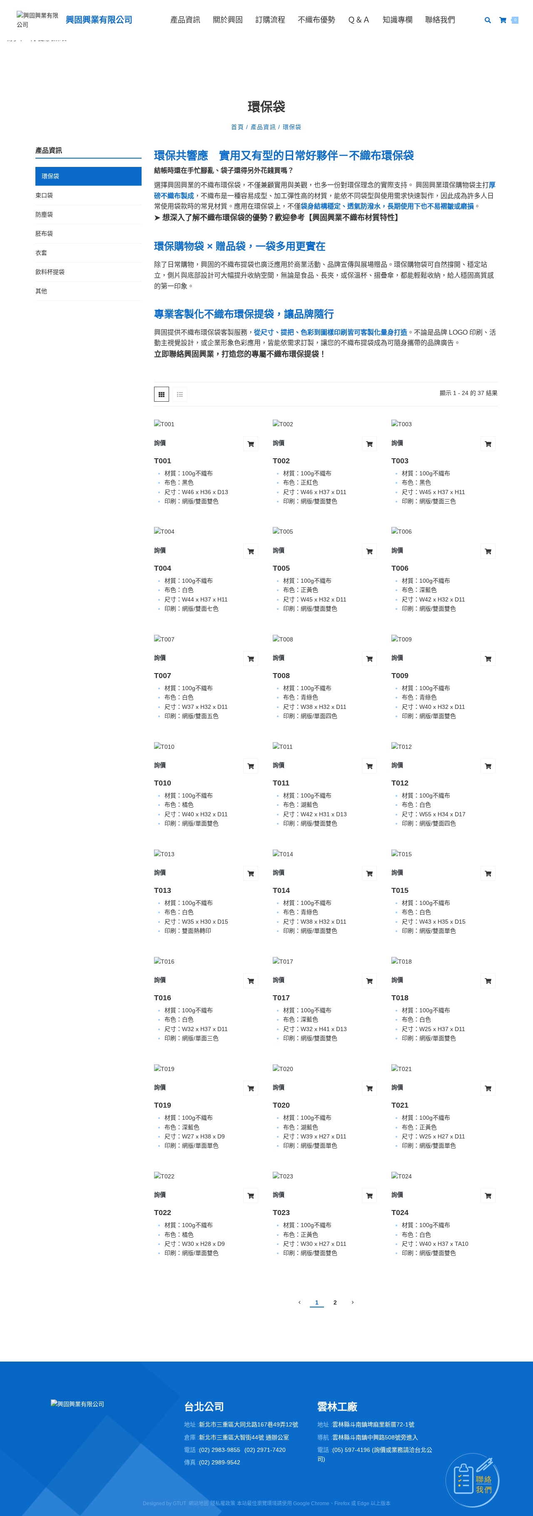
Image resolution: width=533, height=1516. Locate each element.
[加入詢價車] (250, 443)
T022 (162, 1212)
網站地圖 (199, 1503)
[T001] (207, 424)
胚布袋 (44, 233)
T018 (399, 998)
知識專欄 (398, 20)
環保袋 (290, 127)
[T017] (326, 961)
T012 (399, 783)
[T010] (207, 746)
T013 (162, 890)
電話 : (191, 1449)
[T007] (207, 639)
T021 (399, 1105)
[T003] (444, 424)
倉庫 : (191, 1437)
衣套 (41, 252)
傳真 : (191, 1462)
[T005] (326, 531)
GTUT (179, 1503)
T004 (162, 568)
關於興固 (228, 20)
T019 (162, 1105)
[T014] (326, 854)
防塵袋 (44, 214)
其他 (41, 291)
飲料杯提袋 (50, 271)
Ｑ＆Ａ (359, 20)
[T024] (444, 1176)
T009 (399, 675)
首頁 (238, 127)
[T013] (207, 854)
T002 (281, 461)
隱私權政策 (222, 1503)
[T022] (207, 1176)
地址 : (191, 1424)
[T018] (444, 961)
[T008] (326, 639)
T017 (281, 998)
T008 (281, 675)
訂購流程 (270, 20)
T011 (281, 783)
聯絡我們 (440, 20)
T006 (399, 568)
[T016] (207, 961)
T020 (281, 1105)
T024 (399, 1212)
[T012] (444, 746)
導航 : (324, 1437)
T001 (162, 461)
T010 (162, 783)
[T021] (444, 1069)
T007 (162, 675)
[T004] (207, 531)
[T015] (444, 854)
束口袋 (44, 195)
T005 (281, 568)
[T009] (444, 639)
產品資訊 (185, 20)
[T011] (326, 746)
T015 (399, 890)
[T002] (326, 424)
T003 (399, 461)
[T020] (326, 1069)
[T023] (326, 1176)
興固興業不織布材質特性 (353, 218)
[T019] (207, 1069)
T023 (281, 1212)
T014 (281, 890)
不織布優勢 (316, 20)
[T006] (444, 531)
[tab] (161, 394)
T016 (162, 998)
